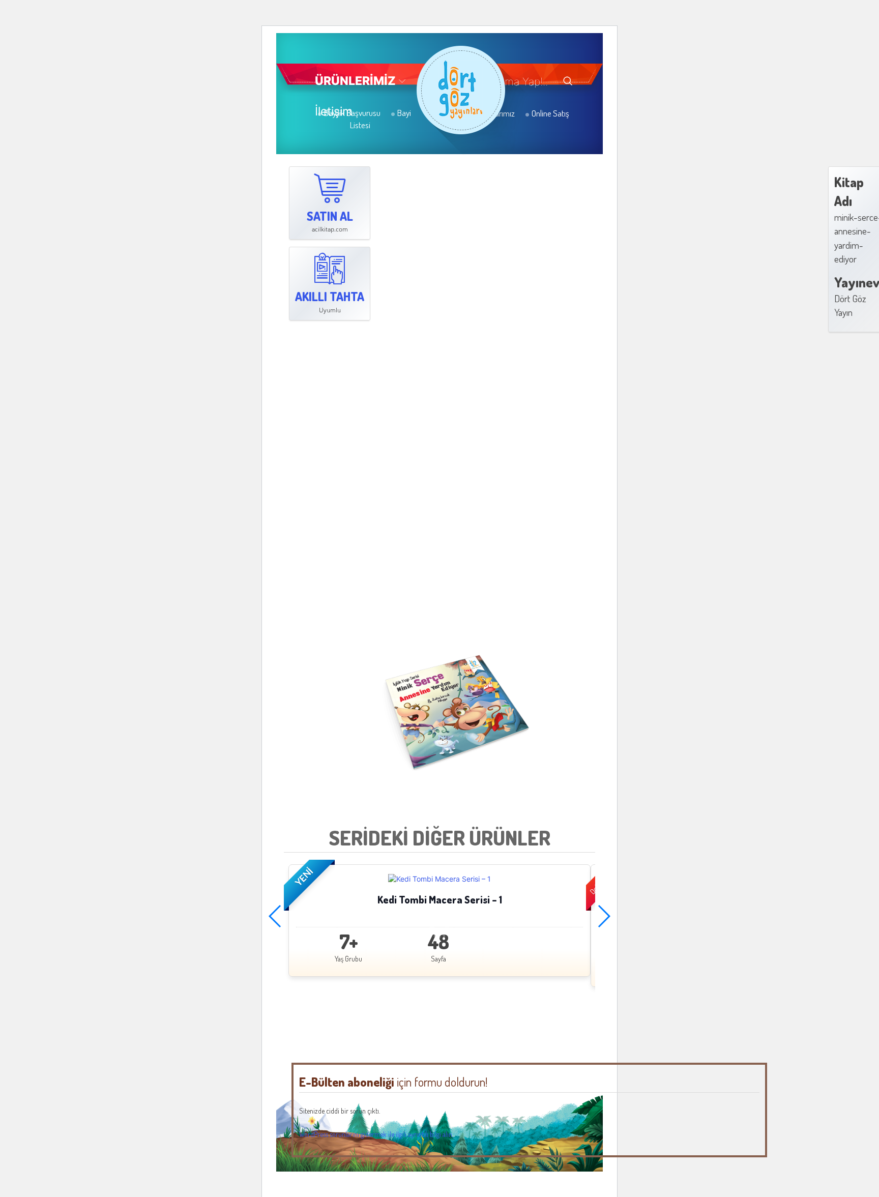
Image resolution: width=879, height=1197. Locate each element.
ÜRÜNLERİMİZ (355, 81)
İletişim (334, 111)
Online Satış (549, 113)
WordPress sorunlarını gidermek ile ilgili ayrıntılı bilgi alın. (376, 1134)
